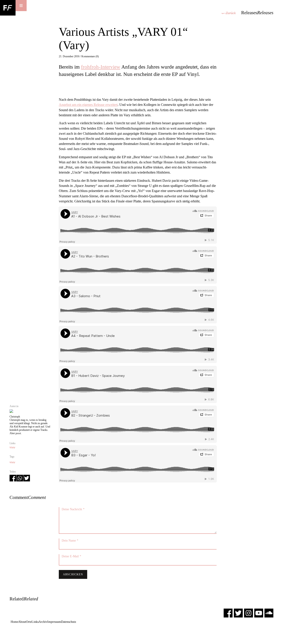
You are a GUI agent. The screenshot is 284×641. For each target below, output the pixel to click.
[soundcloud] (268, 612)
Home (14, 621)
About (22, 621)
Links (35, 621)
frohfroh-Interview (100, 67)
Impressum (54, 621)
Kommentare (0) (90, 56)
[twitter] (238, 612)
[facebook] (228, 612)
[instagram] (248, 612)
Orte (29, 621)
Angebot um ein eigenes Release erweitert (88, 105)
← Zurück (228, 13)
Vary (12, 447)
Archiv (43, 621)
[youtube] (258, 612)
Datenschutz (68, 621)
